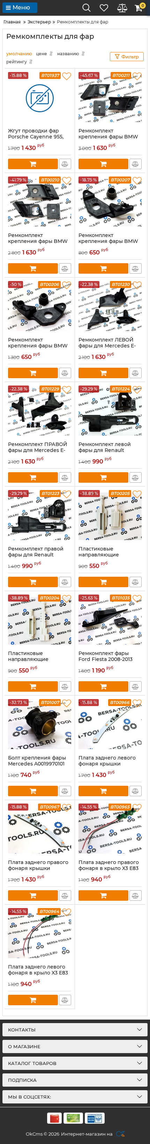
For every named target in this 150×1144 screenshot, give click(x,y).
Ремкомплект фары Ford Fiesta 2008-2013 (105, 656)
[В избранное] (66, 76)
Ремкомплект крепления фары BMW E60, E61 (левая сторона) (39, 346)
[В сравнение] (65, 164)
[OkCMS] (119, 1134)
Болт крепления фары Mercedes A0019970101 (37, 761)
